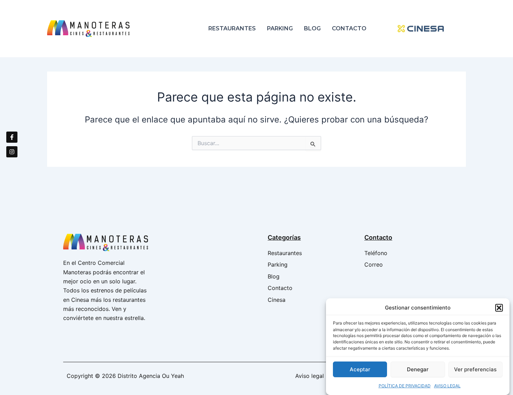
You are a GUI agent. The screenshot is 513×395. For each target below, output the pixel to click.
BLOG (312, 28)
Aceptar (360, 369)
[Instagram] (11, 151)
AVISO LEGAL (447, 385)
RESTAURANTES (232, 28)
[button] (499, 307)
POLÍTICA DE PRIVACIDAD (405, 385)
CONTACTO (349, 28)
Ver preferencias (475, 369)
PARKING (280, 28)
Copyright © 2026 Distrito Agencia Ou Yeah (125, 375)
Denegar (418, 369)
